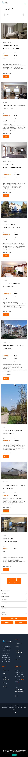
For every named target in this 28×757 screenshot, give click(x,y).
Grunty (17, 659)
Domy (17, 646)
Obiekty (18, 656)
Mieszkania (19, 643)
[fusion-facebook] (15, 695)
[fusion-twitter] (17, 695)
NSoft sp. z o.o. (20, 707)
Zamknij (14, 755)
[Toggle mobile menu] (25, 4)
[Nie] (26, 752)
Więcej (5, 76)
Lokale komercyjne (19, 651)
